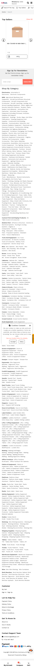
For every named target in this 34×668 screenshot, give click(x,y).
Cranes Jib (10, 316)
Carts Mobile (11, 273)
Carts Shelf (19, 273)
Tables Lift (23, 541)
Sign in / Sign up (7, 592)
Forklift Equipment (8, 371)
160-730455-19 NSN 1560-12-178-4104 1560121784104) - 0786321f (17, 44)
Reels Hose (19, 491)
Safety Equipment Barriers (16, 496)
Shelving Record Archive (15, 528)
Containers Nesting (16, 296)
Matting (4, 450)
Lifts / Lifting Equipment (10, 423)
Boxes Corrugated (11, 257)
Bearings (12, 117)
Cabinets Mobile (16, 262)
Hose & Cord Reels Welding (19, 410)
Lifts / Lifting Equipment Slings (17, 432)
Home (4, 12)
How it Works (6, 624)
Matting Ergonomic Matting (16, 456)
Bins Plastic (19, 246)
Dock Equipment (7, 322)
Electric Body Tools (17, 243)
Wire (3, 569)
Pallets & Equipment (9, 464)
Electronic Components (17, 94)
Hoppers (5, 403)
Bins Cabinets (10, 246)
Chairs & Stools (7, 287)
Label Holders (6, 413)
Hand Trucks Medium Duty (17, 389)
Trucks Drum (18, 551)
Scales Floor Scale (13, 519)
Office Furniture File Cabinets (19, 461)
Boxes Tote (11, 255)
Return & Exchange (8, 607)
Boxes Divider (22, 257)
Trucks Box (10, 549)
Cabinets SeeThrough (15, 270)
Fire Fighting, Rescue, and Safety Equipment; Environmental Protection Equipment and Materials (17, 147)
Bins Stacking (11, 248)
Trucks (4, 547)
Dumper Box (24, 359)
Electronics (6, 92)
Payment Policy (7, 601)
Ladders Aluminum (14, 418)
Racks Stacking (24, 488)
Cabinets (5, 260)
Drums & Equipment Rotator (16, 356)
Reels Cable (10, 491)
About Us (5, 622)
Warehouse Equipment (9, 554)
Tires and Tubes (13, 207)
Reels (4, 491)
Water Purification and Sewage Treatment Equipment (16, 211)
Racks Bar (10, 484)
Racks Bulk (18, 484)
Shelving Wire (28, 528)
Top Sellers (22, 7)
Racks (4, 484)
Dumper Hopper (13, 359)
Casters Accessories (14, 278)
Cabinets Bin (13, 260)
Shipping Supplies (8, 531)
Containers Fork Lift (24, 300)
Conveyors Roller (13, 305)
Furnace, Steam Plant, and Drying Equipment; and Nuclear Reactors (16, 155)
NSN (3, 97)
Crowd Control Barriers (20, 319)
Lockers (4, 445)
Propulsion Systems (12, 232)
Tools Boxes (11, 544)
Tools (4, 544)
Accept (13, 342)
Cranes (4, 312)
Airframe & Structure (18, 223)
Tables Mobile (12, 539)
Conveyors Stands (14, 309)
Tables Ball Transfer (11, 541)
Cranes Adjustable (13, 312)
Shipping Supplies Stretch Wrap (19, 537)
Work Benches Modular (22, 580)
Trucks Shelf (19, 549)
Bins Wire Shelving (12, 569)
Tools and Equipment (9, 237)
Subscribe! (28, 82)
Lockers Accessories (14, 445)
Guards (4, 378)
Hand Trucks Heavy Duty (15, 387)
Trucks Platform (13, 547)
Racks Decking (14, 486)
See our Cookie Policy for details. (17, 338)
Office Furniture (7, 459)
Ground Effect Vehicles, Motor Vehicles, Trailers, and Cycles (16, 151)
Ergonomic (5, 362)
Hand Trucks (6, 385)
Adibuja (24, 655)
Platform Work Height (16, 479)
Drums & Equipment (8, 348)
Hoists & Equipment (8, 394)
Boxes (4, 253)
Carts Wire (19, 275)
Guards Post (12, 378)
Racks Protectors (12, 488)
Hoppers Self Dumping (13, 405)
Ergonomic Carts (13, 366)
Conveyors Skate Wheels (13, 307)
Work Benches (7, 572)
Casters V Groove (12, 284)
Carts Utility (10, 275)
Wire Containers (24, 569)
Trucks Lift (9, 551)
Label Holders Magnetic (18, 415)
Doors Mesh (10, 345)
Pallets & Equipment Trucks (16, 474)
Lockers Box (15, 447)
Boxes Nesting (11, 253)
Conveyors (5, 303)
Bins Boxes (12, 250)
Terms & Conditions (8, 613)
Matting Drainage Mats (15, 452)
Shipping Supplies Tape (15, 533)
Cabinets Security (15, 266)
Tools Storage (20, 544)
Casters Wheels (24, 284)
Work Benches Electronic (17, 574)
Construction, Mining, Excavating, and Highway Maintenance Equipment (15, 129)
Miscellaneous (11, 177)
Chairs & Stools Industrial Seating (18, 293)
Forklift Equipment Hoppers (19, 375)
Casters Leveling (11, 280)
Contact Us (5, 627)
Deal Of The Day (9, 7)
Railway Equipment (17, 197)
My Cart (4, 589)
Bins (3, 246)
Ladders (4, 418)
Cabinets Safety (13, 264)
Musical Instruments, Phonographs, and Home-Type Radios (16, 179)
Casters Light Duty (12, 282)
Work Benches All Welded (14, 578)
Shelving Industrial (12, 526)
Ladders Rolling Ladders (22, 420)
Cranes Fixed (19, 316)
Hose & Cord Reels (8, 408)
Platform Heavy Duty (16, 481)
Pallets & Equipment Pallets (15, 468)
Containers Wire (12, 300)
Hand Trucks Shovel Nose (19, 391)
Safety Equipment (8, 494)
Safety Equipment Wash (19, 500)
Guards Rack (12, 380)
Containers (5, 296)
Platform (5, 477)
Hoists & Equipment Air (14, 396)
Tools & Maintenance (13, 234)
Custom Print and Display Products (14, 218)
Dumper (4, 359)
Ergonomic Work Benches (15, 368)
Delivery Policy (6, 604)
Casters (4, 278)
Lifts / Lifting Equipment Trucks (17, 442)
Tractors (12, 205)
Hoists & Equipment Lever (18, 400)
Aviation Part (6, 223)
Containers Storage (13, 298)
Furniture (22, 149)
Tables (4, 539)
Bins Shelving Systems (16, 522)
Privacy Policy (6, 610)
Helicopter (9, 230)
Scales (4, 517)
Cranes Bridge (11, 314)
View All (29, 19)
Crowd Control (7, 319)
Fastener (14, 228)
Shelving (5, 522)
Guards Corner (10, 382)
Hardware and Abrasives (16, 157)
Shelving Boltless (13, 524)
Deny (22, 342)
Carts (4, 273)
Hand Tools (11, 153)
